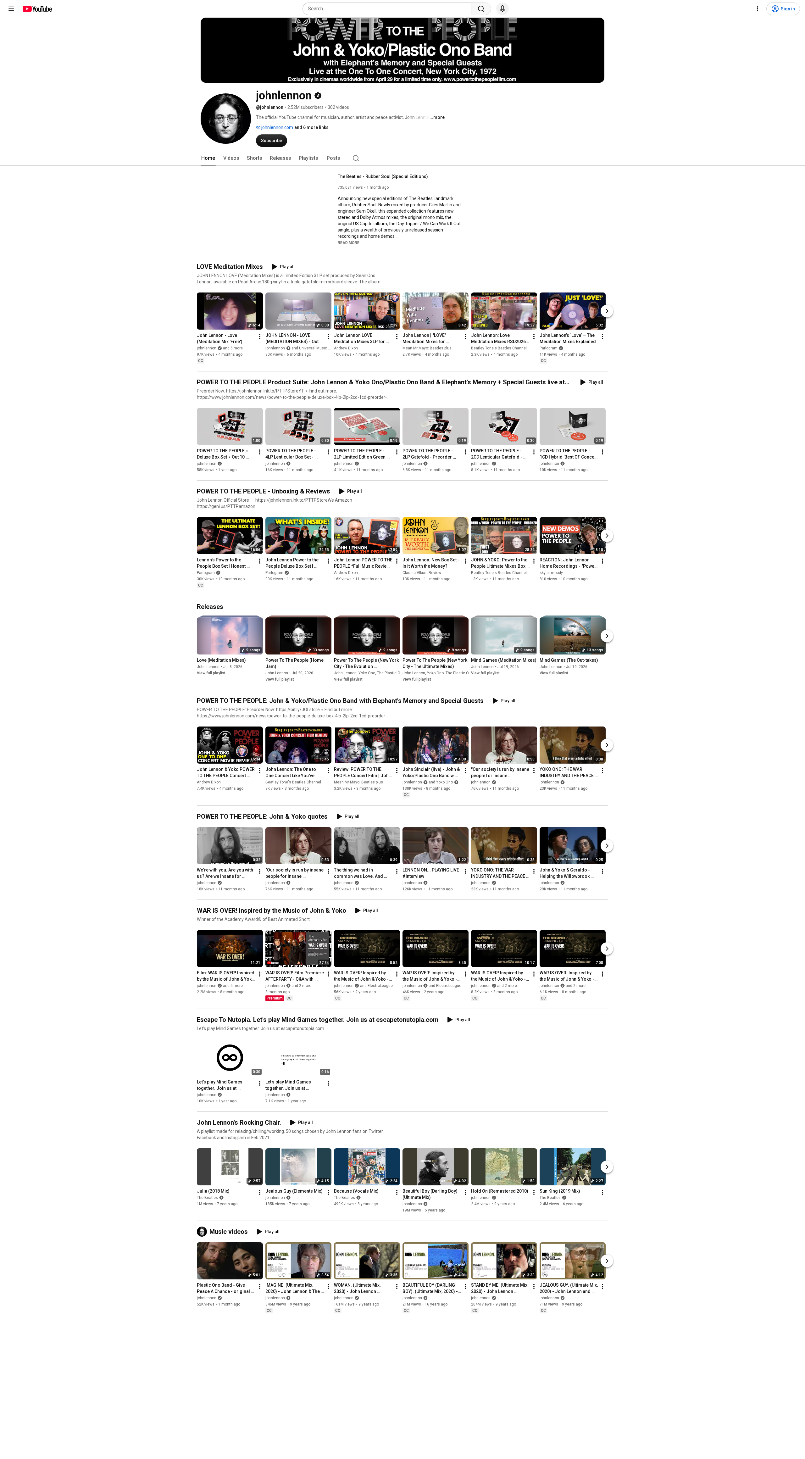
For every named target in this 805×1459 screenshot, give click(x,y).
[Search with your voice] (502, 9)
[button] (348, 242)
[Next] (607, 311)
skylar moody (551, 573)
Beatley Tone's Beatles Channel (499, 348)
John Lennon (208, 667)
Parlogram (549, 348)
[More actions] (259, 336)
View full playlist (211, 673)
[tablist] (402, 158)
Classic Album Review (421, 573)
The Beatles (207, 1197)
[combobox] (389, 9)
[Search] (481, 9)
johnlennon (206, 463)
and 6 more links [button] (311, 127)
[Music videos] (203, 1232)
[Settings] (757, 9)
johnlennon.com (276, 127)
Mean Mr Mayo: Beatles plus (427, 348)
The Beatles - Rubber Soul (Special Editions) (383, 176)
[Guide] (11, 9)
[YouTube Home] (37, 9)
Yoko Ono (366, 673)
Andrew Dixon (346, 348)
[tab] (208, 158)
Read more (348, 243)
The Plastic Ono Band (396, 673)
